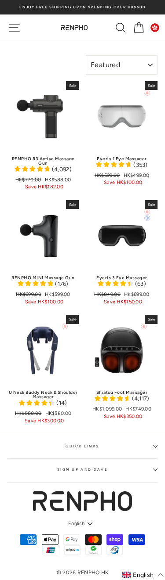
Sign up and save (82, 469)
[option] (82, 7)
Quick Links (82, 446)
